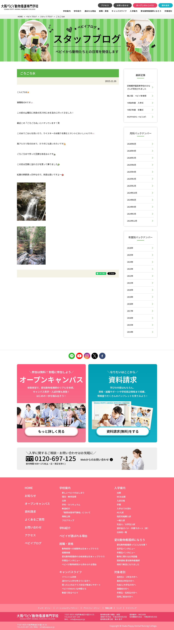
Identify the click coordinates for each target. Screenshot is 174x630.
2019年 (130, 297)
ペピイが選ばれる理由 (73, 536)
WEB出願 (121, 496)
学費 (119, 504)
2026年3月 (131, 157)
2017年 (130, 311)
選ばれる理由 (90, 11)
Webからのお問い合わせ (95, 459)
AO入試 (120, 512)
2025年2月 (131, 185)
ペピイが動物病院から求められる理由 (79, 564)
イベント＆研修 (69, 576)
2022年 (130, 276)
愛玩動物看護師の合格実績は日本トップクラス (83, 556)
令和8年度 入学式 (135, 102)
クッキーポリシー (45, 608)
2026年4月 (131, 150)
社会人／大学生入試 (126, 524)
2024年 (130, 262)
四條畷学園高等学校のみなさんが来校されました (138, 87)
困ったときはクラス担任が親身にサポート (81, 584)
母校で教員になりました (128, 564)
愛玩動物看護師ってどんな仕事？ (132, 544)
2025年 (130, 255)
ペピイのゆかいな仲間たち (74, 588)
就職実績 (66, 552)
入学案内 (133, 11)
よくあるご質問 (34, 519)
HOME (29, 488)
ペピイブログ (33, 543)
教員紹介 (66, 508)
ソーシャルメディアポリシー (67, 608)
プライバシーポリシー (92, 608)
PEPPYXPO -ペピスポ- (136, 116)
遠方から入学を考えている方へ (76, 580)
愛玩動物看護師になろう (151, 11)
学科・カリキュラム (71, 504)
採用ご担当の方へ (125, 596)
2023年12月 (132, 220)
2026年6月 (131, 143)
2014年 (130, 332)
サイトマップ (131, 608)
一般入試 (121, 520)
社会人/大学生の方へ (126, 584)
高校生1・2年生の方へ (127, 576)
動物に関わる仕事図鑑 (127, 556)
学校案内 (67, 11)
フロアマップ (68, 520)
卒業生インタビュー (71, 560)
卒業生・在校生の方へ (127, 592)
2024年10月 (132, 192)
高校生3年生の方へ (125, 580)
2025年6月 (131, 164)
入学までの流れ (124, 508)
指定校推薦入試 (124, 516)
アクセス (105, 5)
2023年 (130, 269)
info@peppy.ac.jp (77, 619)
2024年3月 (131, 213)
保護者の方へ (123, 588)
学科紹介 (77, 11)
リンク (119, 608)
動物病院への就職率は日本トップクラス (80, 548)
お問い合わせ (123, 5)
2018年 (130, 304)
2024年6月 (131, 199)
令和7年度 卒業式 (135, 109)
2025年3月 (131, 178)
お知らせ (30, 496)
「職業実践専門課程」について (76, 512)
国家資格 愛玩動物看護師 (128, 560)
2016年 (130, 318)
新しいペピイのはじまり (73, 492)
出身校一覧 (122, 532)
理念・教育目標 (69, 496)
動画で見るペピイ (70, 592)
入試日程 (121, 500)
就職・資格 (103, 11)
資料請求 (166, 5)
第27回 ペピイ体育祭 (136, 95)
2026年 (130, 248)
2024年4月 (131, 206)
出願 (119, 492)
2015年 (130, 325)
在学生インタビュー (126, 548)
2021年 (130, 283)
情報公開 (66, 516)
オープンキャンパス (145, 5)
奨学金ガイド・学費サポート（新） (133, 528)
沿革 (64, 500)
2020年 (130, 290)
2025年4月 (131, 171)
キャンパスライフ (119, 11)
